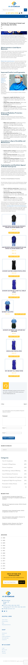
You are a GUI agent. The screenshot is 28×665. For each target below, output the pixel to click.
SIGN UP (21, 582)
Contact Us (4, 639)
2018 (4, 558)
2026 (4, 537)
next (25, 404)
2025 (4, 540)
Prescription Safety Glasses (9, 483)
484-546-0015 (22, 607)
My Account (4, 649)
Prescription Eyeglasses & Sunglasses (12, 477)
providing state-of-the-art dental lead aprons (17, 205)
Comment (4, 416)
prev (2, 404)
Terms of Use (4, 619)
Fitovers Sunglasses (7, 467)
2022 (4, 548)
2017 (4, 560)
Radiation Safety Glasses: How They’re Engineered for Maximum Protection (12, 524)
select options (14, 232)
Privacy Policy (5, 621)
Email (4, 432)
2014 (4, 568)
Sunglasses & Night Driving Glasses (11, 480)
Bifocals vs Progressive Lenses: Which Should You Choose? (14, 505)
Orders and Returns (6, 636)
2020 (4, 553)
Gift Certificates (5, 638)
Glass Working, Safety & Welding (11, 470)
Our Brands (4, 633)
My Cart (3, 651)
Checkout (4, 653)
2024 (4, 543)
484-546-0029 (15, 605)
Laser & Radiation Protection (10, 474)
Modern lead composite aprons (7, 61)
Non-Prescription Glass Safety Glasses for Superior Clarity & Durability (13, 517)
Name (4, 427)
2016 (4, 563)
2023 (4, 545)
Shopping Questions (6, 624)
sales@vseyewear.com (9, 608)
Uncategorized (6, 487)
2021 (4, 550)
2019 (4, 555)
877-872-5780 (7, 605)
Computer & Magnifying (8, 464)
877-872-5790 (13, 607)
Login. (3, 648)
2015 (4, 565)
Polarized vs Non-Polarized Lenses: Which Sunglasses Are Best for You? (13, 511)
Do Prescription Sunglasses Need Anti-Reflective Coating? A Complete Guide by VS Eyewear (14, 498)
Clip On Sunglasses (7, 461)
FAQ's (3, 634)
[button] (21, 13)
